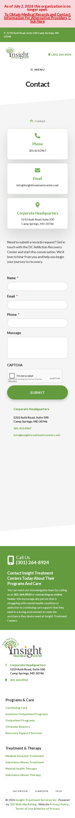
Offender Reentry (17, 726)
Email (12, 296)
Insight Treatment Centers (17, 53)
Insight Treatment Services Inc (36, 800)
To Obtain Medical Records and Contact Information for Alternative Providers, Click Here (37, 17)
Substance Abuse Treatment (24, 762)
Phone (13, 315)
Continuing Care (16, 707)
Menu (40, 69)
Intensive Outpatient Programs (26, 714)
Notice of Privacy (48, 808)
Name (12, 278)
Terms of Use (24, 808)
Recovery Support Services (23, 733)
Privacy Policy (59, 804)
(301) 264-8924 (32, 562)
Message (14, 333)
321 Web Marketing (23, 804)
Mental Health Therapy (21, 768)
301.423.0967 (37, 150)
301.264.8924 (22, 594)
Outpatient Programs (20, 720)
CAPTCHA (15, 365)
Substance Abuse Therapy (23, 775)
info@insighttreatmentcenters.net (37, 185)
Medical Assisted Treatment (24, 755)
